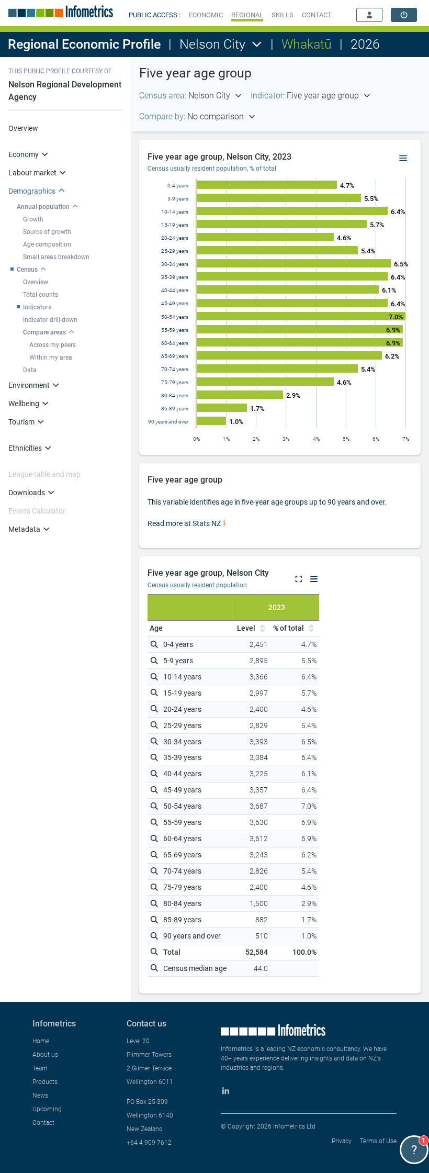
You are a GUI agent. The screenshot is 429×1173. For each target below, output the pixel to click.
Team (40, 1068)
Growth (33, 219)
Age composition (47, 244)
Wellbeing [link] (23, 403)
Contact (43, 1122)
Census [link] (27, 269)
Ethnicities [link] (25, 448)
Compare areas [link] (44, 332)
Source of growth (47, 232)
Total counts (40, 294)
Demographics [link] (31, 191)
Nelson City (212, 44)
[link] (404, 14)
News (40, 1095)
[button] (206, 14)
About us (45, 1054)
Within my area (50, 357)
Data (30, 370)
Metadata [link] (24, 529)
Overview (23, 128)
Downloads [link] (26, 492)
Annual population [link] (43, 206)
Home (40, 1041)
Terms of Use (378, 1141)
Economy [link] (23, 154)
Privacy (342, 1141)
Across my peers (52, 345)
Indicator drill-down (50, 319)
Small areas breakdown (56, 257)
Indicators (37, 307)
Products (45, 1082)
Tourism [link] (21, 422)
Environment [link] (29, 385)
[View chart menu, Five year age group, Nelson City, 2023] (403, 158)
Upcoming (47, 1109)
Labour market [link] (32, 173)
